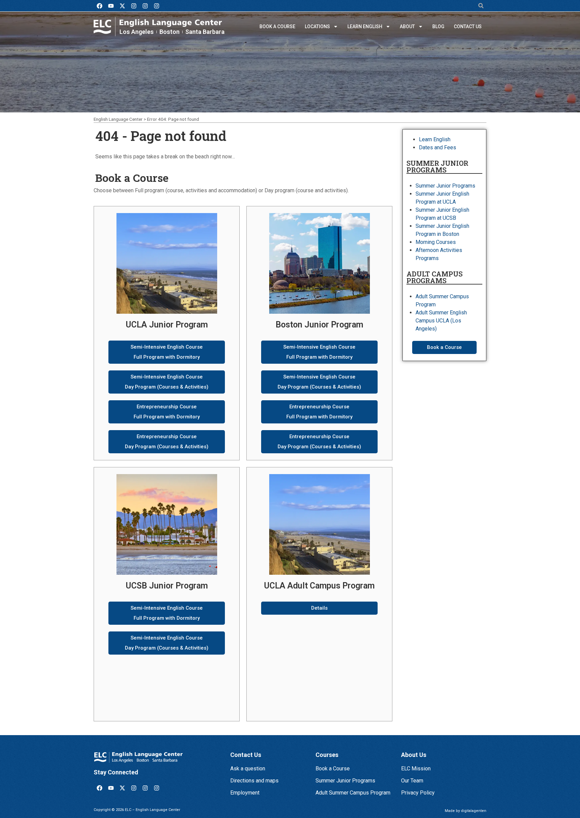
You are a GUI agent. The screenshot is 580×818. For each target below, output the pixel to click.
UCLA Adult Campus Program (319, 586)
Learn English (364, 26)
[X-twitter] (122, 5)
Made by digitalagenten (465, 811)
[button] (480, 5)
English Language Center (118, 119)
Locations (317, 26)
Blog (438, 26)
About (407, 26)
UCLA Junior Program (167, 324)
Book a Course (277, 26)
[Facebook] (99, 5)
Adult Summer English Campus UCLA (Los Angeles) (441, 320)
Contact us (468, 26)
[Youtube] (110, 5)
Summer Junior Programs (445, 186)
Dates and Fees (437, 147)
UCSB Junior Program (167, 586)
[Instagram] (133, 5)
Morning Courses (436, 242)
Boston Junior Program (319, 324)
